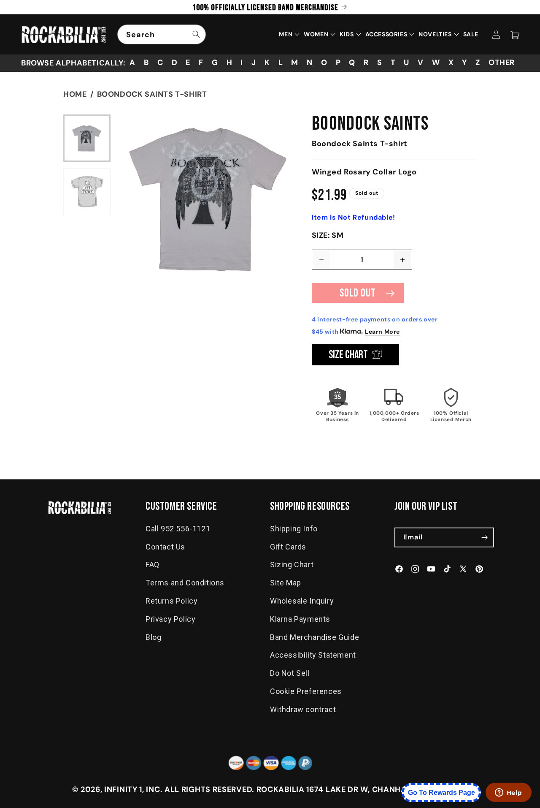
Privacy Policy (170, 619)
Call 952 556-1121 (178, 528)
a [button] (132, 62)
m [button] (294, 62)
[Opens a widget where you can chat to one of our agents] (508, 793)
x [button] (451, 62)
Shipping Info (294, 528)
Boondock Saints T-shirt (152, 94)
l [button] (280, 62)
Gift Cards (288, 546)
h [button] (229, 62)
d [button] (175, 62)
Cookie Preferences (306, 691)
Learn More (382, 331)
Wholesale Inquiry (302, 600)
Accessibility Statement (313, 655)
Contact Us (165, 546)
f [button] (201, 62)
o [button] (324, 62)
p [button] (338, 62)
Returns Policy (171, 600)
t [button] (393, 62)
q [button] (352, 62)
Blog (153, 637)
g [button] (215, 62)
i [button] (241, 62)
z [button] (477, 62)
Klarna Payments (300, 619)
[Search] (196, 34)
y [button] (464, 62)
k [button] (267, 62)
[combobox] (161, 34)
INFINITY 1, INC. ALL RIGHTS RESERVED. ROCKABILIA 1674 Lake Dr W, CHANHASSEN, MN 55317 (286, 789)
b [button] (146, 62)
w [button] (436, 62)
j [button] (253, 62)
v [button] (421, 62)
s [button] (379, 62)
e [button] (188, 62)
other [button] (502, 62)
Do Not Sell (290, 673)
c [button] (160, 62)
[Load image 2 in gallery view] (87, 191)
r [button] (366, 62)
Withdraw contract (303, 709)
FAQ (152, 564)
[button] (514, 34)
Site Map (285, 583)
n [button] (310, 62)
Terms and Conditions (185, 583)
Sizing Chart (291, 564)
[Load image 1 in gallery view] (87, 138)
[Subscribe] (484, 537)
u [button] (406, 62)
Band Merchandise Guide (314, 637)
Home (74, 94)
